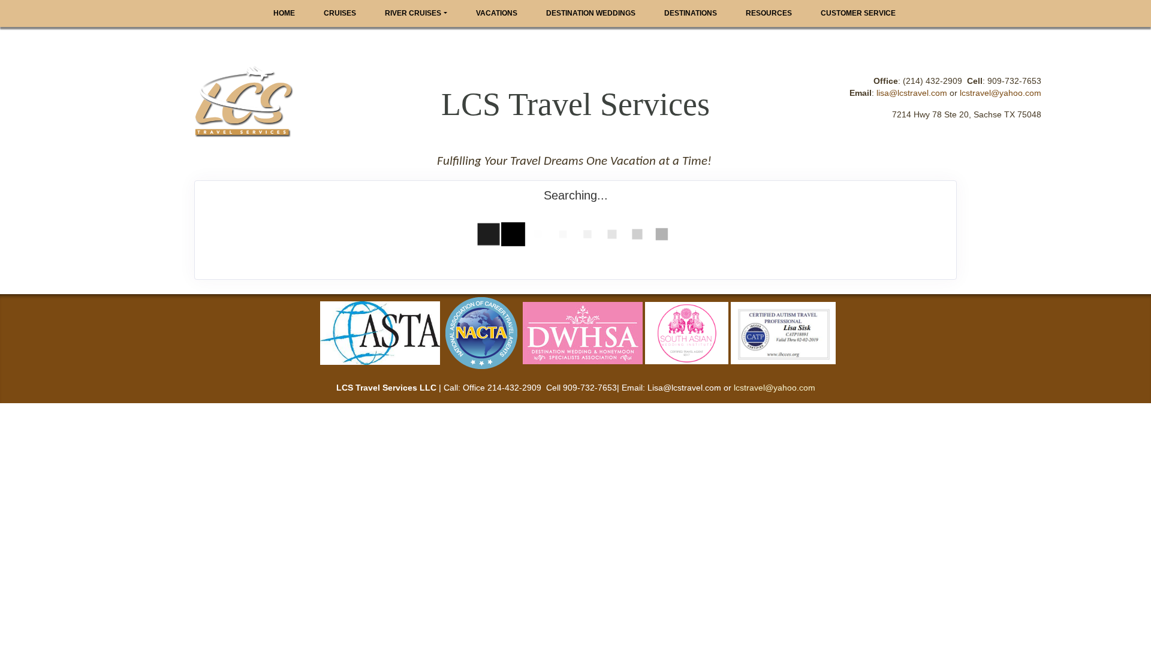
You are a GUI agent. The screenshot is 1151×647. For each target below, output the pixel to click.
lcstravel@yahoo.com (1000, 93)
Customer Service (858, 13)
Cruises (340, 13)
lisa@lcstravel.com (911, 93)
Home (284, 13)
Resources (769, 13)
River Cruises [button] (413, 13)
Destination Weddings (590, 13)
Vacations (496, 13)
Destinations (690, 13)
